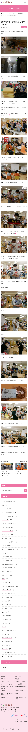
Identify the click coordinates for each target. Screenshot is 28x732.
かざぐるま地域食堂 (7, 512)
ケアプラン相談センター (8, 516)
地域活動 (4, 582)
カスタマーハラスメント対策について (7, 694)
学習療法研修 (5, 597)
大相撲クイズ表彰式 (7, 593)
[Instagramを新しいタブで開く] (16, 715)
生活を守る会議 (6, 641)
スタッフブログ (5, 681)
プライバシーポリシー (21, 719)
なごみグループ (6, 534)
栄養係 (4, 634)
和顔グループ (5, 575)
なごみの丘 (5, 538)
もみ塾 (4, 553)
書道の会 (4, 623)
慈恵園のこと (5, 608)
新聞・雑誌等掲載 (6, 615)
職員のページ (4, 697)
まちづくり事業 (18, 684)
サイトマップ (23, 724)
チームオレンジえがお (7, 530)
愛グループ (5, 604)
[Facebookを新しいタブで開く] (25, 715)
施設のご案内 (18, 676)
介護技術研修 (5, 560)
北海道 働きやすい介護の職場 (21, 698)
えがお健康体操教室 (7, 501)
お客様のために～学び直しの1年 (7, 687)
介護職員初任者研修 (7, 567)
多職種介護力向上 (6, 590)
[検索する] (25, 490)
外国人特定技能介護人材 (8, 586)
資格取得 (17, 693)
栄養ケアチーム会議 (7, 630)
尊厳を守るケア (5, 679)
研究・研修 (5, 645)
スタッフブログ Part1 (20, 681)
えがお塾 (4, 505)
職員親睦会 (24, 27)
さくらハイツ (5, 519)
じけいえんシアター (7, 523)
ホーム (3, 13)
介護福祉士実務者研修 (7, 564)
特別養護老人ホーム (7, 637)
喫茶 (3, 578)
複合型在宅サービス (7, 652)
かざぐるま (5, 508)
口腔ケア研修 (5, 571)
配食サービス (5, 656)
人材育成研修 (5, 556)
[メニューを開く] (25, 2)
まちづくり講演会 (6, 545)
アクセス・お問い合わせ (21, 721)
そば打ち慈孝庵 (6, 527)
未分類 (4, 626)
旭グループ (5, 619)
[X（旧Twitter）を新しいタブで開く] (12, 715)
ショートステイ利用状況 (21, 686)
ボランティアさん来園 (7, 542)
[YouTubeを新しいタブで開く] (21, 715)
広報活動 (4, 601)
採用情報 (4, 612)
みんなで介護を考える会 (8, 549)
